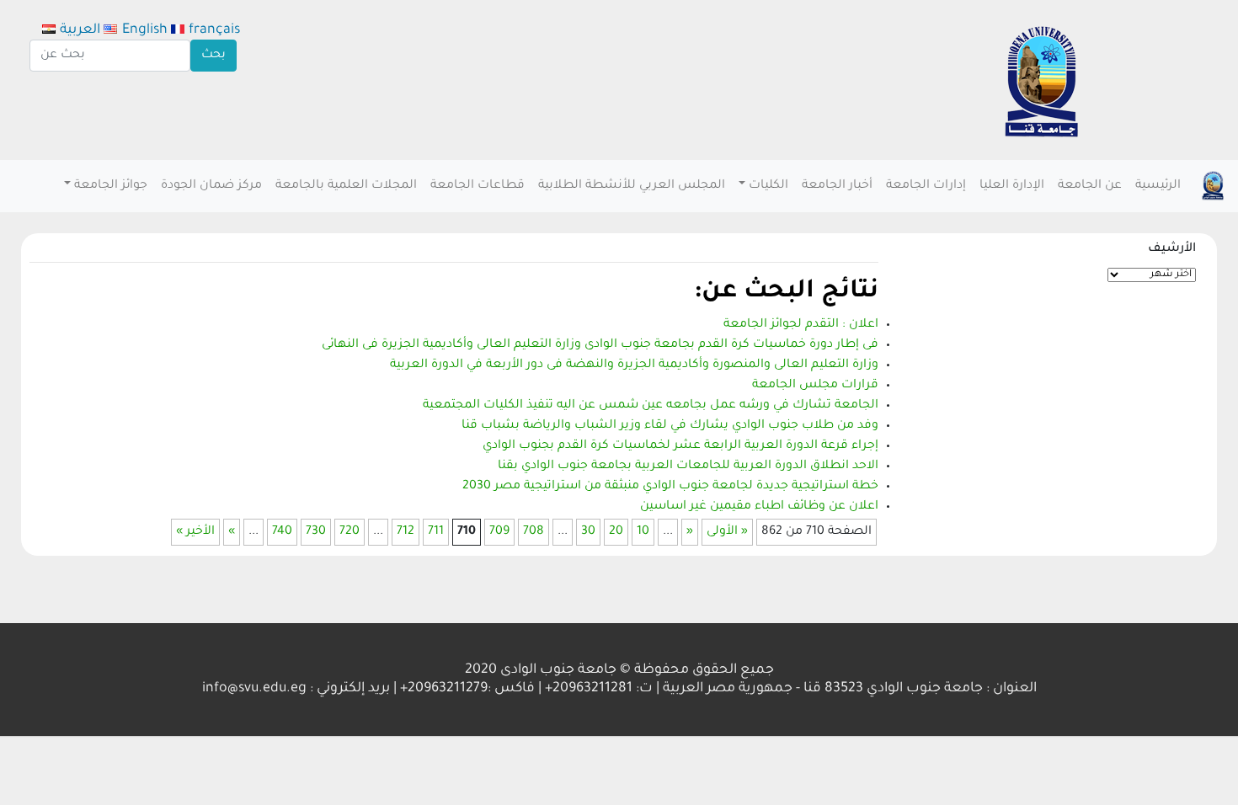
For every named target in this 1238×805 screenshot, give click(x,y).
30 (588, 532)
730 (316, 532)
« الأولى (727, 532)
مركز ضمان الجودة (211, 186)
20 (616, 532)
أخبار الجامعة (837, 186)
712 (405, 532)
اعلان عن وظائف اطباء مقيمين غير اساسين (759, 507)
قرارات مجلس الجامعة (815, 385)
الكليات (768, 186)
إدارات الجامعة (926, 186)
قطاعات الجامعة (477, 186)
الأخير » (195, 532)
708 (533, 532)
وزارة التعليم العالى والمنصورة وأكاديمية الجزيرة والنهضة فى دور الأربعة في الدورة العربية (634, 365)
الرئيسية (1158, 186)
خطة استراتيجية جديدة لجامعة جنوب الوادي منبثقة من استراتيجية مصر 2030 (670, 486)
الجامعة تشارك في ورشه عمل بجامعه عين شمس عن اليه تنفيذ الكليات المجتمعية (650, 406)
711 (436, 532)
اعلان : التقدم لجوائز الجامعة (800, 325)
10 (643, 532)
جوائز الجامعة (110, 186)
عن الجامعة (1090, 186)
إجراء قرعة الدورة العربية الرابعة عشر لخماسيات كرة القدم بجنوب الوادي (680, 446)
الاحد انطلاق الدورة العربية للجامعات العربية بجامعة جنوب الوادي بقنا (688, 466)
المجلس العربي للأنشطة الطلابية (631, 186)
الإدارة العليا (1011, 186)
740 (282, 532)
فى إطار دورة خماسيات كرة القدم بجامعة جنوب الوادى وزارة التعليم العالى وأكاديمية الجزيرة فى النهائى (600, 345)
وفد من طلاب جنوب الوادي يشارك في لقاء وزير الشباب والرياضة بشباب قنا (670, 426)
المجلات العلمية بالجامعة (346, 186)
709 (499, 532)
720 (349, 532)
